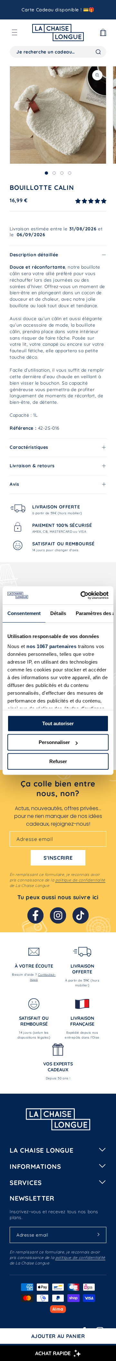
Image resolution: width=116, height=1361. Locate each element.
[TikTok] (80, 915)
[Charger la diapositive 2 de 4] (54, 173)
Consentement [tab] (24, 613)
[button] (14, 32)
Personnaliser (54, 742)
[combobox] (58, 52)
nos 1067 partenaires (51, 646)
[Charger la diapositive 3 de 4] (62, 173)
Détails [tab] (58, 613)
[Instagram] (58, 915)
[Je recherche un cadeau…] (98, 52)
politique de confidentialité (80, 880)
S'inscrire (58, 858)
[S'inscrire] (98, 1234)
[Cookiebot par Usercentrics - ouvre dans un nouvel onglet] (82, 595)
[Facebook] (35, 915)
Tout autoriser (58, 723)
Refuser (58, 761)
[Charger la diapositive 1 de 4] (46, 173)
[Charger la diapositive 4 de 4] (69, 173)
